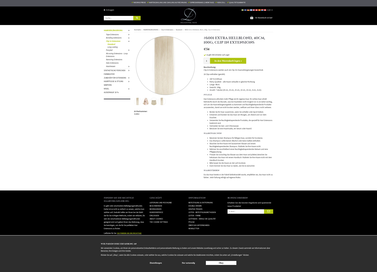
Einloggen (110, 10)
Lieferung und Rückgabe (161, 202)
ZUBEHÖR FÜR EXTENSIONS (115, 78)
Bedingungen (155, 209)
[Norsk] (254, 10)
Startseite (137, 30)
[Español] (259, 10)
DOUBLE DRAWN (195, 206)
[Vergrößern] (165, 65)
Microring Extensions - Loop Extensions (117, 55)
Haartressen (110, 66)
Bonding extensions (113, 38)
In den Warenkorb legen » (228, 60)
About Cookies (156, 219)
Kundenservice (156, 212)
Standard (111, 44)
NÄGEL (106, 88)
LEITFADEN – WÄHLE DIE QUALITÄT (202, 219)
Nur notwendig (188, 263)
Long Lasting (113, 47)
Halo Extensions (112, 63)
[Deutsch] (248, 10)
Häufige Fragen (195, 209)
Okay (221, 263)
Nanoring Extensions (114, 59)
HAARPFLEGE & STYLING (113, 81)
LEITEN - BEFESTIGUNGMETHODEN (202, 212)
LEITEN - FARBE (194, 215)
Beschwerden (156, 206)
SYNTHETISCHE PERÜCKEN (114, 70)
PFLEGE (191, 222)
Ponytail (109, 50)
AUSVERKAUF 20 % (111, 92)
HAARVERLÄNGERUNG (113, 30)
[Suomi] (251, 10)
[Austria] (265, 10)
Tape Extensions (112, 34)
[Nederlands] (262, 10)
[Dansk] (257, 10)
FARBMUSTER (109, 74)
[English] (245, 10)
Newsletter (193, 228)
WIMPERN (108, 85)
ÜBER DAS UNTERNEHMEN (198, 225)
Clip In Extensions (113, 41)
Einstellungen (156, 263)
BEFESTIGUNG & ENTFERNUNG (200, 202)
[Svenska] (243, 10)
